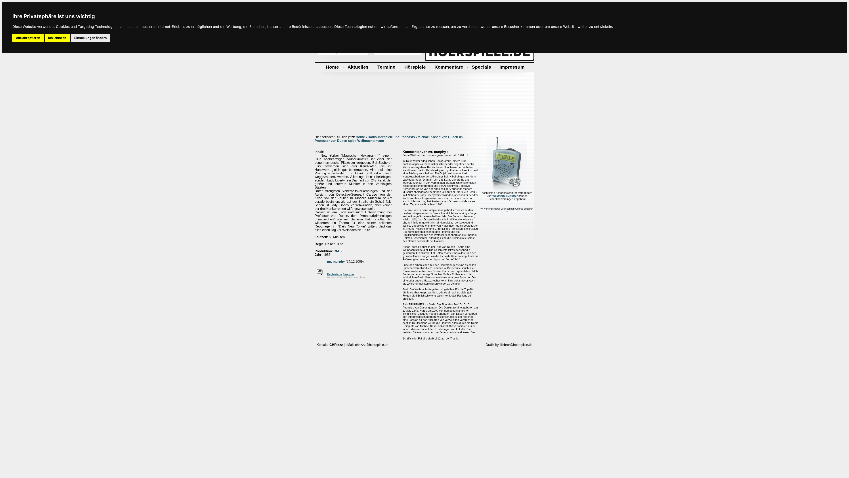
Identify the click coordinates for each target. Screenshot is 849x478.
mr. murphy (336, 261)
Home (360, 137)
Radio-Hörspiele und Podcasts (391, 137)
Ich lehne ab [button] (57, 38)
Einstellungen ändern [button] (90, 38)
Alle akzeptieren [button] (28, 38)
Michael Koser (429, 137)
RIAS (338, 251)
